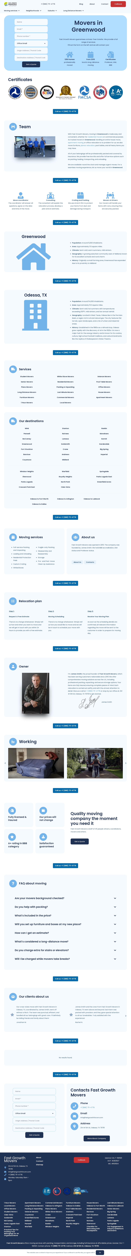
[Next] (126, 763)
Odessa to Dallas (39, 504)
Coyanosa (26, 460)
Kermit (104, 439)
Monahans (104, 433)
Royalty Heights (65, 476)
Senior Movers (27, 382)
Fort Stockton (27, 449)
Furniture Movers (27, 397)
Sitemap (39, 1165)
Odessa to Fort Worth (39, 499)
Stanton (65, 428)
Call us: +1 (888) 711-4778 (65, 111)
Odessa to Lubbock (92, 499)
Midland (65, 460)
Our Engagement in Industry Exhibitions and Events (115, 1228)
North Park (65, 482)
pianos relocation (88, 145)
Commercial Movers (65, 397)
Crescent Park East (27, 487)
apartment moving (75, 142)
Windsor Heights (27, 471)
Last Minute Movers (65, 392)
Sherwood (27, 476)
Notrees (65, 433)
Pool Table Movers (104, 382)
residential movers (95, 137)
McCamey (27, 439)
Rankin (104, 428)
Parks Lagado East (104, 476)
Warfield (65, 471)
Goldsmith (65, 444)
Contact (39, 1161)
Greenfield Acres (104, 482)
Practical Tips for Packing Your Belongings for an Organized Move (11, 1232)
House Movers (104, 392)
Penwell (27, 433)
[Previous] (5, 763)
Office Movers (104, 387)
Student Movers (26, 376)
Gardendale (104, 444)
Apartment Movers (104, 397)
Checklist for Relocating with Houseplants (93, 1228)
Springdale (104, 471)
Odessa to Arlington (65, 499)
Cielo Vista (65, 487)
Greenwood (27, 444)
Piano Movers (27, 387)
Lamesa (65, 439)
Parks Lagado (27, 482)
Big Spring (104, 449)
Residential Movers (65, 382)
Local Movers (65, 402)
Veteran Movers (104, 376)
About (38, 1157)
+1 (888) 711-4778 (48, 4)
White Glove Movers (65, 376)
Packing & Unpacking (65, 387)
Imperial (104, 454)
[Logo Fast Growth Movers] (10, 4)
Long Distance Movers (27, 392)
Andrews (65, 454)
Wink (27, 428)
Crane (65, 449)
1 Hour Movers (27, 402)
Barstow (26, 454)
